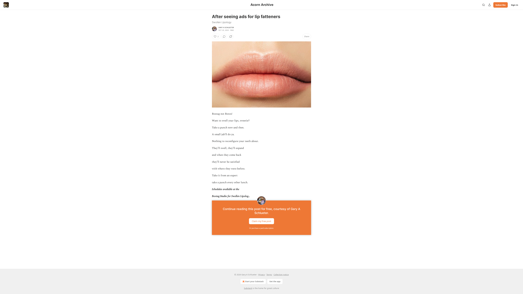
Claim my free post (261, 221)
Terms (269, 274)
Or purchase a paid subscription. (261, 228)
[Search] (483, 5)
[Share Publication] (489, 5)
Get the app (274, 281)
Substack (248, 288)
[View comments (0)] (224, 36)
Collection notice (281, 274)
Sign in (514, 5)
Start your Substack (254, 281)
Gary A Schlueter (226, 27)
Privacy (261, 274)
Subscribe (500, 5)
